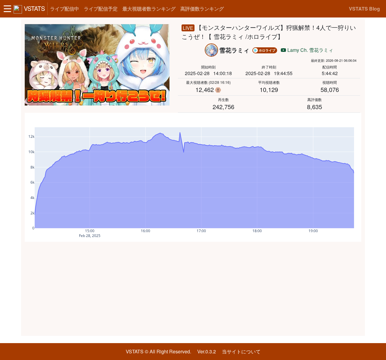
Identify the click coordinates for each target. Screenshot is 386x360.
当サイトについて (241, 351)
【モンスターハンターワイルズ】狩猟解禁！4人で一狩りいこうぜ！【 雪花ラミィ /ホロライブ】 (269, 32)
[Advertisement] (193, 289)
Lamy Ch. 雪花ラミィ (309, 49)
